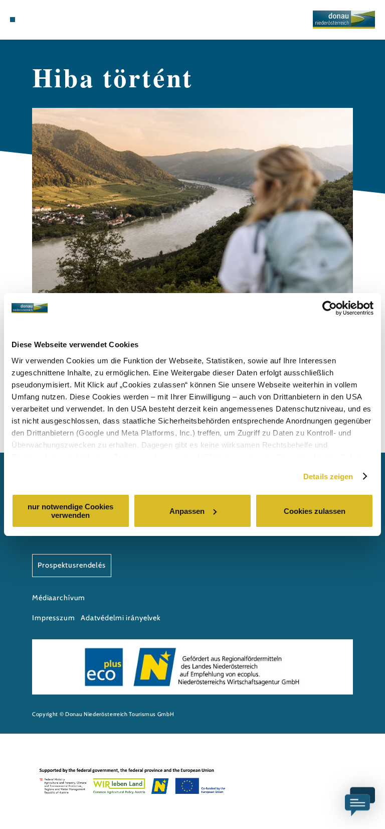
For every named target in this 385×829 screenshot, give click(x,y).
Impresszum (53, 617)
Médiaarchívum (58, 597)
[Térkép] (31, 19)
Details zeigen (328, 476)
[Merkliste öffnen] (40, 19)
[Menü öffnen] (12, 19)
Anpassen (187, 511)
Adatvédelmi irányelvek (120, 617)
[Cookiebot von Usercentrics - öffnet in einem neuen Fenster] (329, 308)
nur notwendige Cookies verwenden (70, 510)
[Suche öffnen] (49, 19)
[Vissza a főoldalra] (344, 19)
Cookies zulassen (314, 511)
